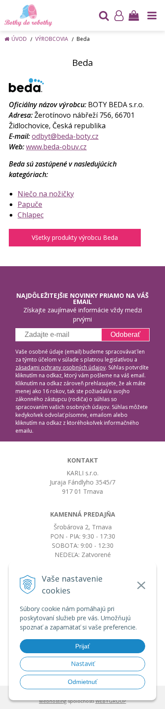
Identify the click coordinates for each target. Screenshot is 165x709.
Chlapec (31, 215)
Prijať (82, 646)
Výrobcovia (51, 39)
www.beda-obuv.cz (56, 147)
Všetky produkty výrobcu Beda (75, 237)
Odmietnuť (82, 681)
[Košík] (133, 15)
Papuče (30, 204)
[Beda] (26, 85)
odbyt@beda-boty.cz (65, 136)
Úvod (19, 39)
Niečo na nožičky (46, 194)
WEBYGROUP (110, 701)
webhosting (52, 701)
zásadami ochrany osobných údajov (60, 367)
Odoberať (125, 334)
